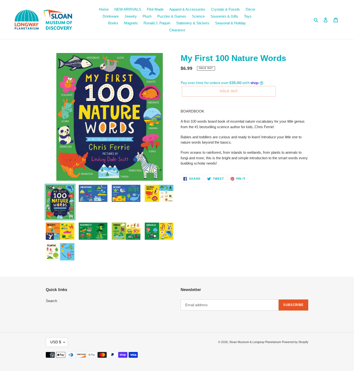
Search (51, 301)
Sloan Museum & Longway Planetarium (255, 342)
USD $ (55, 342)
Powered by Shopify (295, 342)
